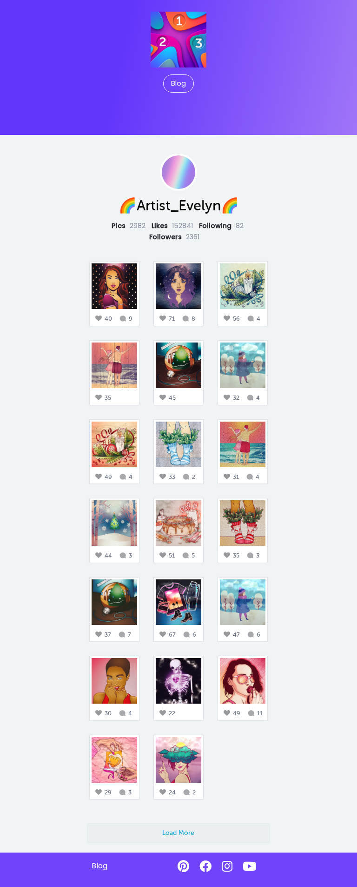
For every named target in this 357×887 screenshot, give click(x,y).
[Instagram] (227, 866)
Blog (178, 83)
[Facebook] (205, 866)
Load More (178, 832)
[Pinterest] (183, 866)
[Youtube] (249, 866)
